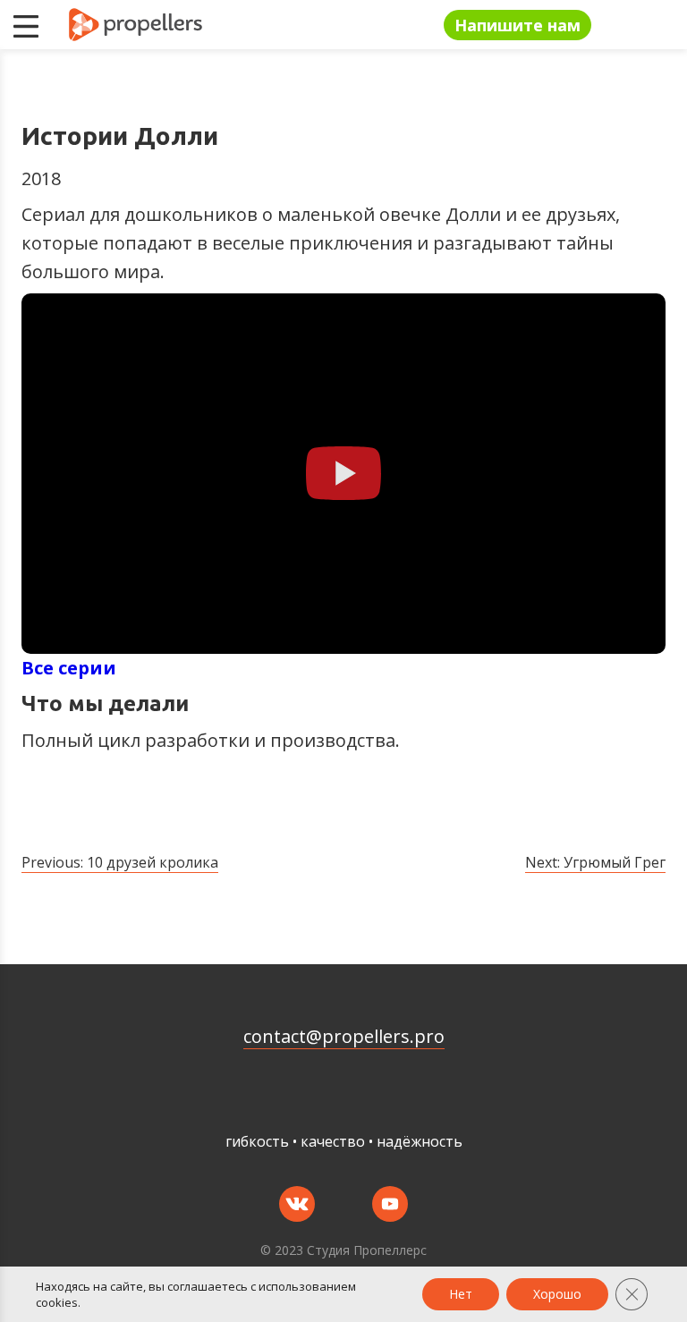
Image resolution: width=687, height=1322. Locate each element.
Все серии (68, 668)
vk (297, 1204)
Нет (460, 1293)
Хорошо (557, 1293)
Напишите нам (517, 25)
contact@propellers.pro (344, 1036)
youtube (390, 1204)
